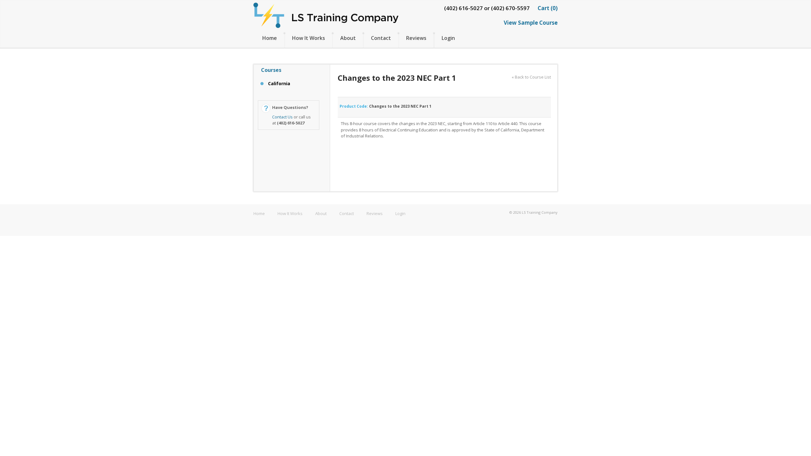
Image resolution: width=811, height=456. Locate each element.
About (348, 38)
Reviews (416, 38)
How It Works (308, 38)
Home (269, 38)
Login (448, 38)
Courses (271, 69)
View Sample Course (531, 22)
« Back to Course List (531, 77)
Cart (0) (548, 8)
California (279, 83)
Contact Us (282, 117)
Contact (381, 38)
